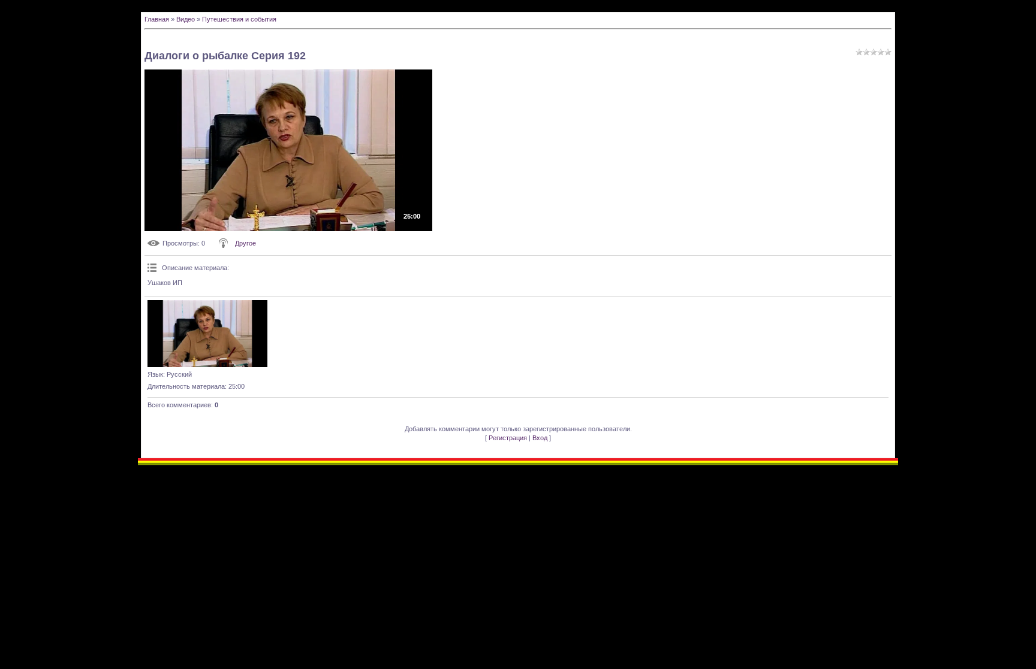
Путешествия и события (239, 19)
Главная (156, 19)
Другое (245, 243)
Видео (185, 19)
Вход (539, 437)
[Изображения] (207, 333)
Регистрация (508, 437)
